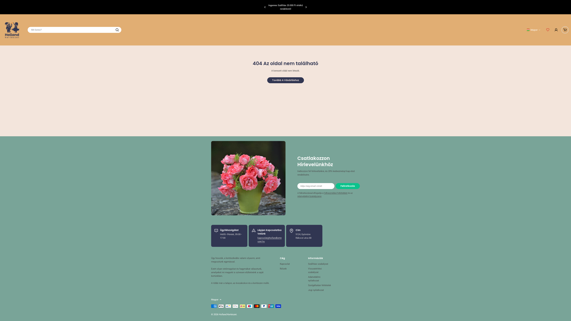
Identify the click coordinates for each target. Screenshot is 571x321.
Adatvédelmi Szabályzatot (309, 196)
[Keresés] (117, 30)
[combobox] (74, 30)
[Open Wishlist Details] (548, 30)
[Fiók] (556, 30)
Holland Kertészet (228, 314)
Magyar (214, 299)
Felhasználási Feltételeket (336, 193)
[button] (265, 7)
